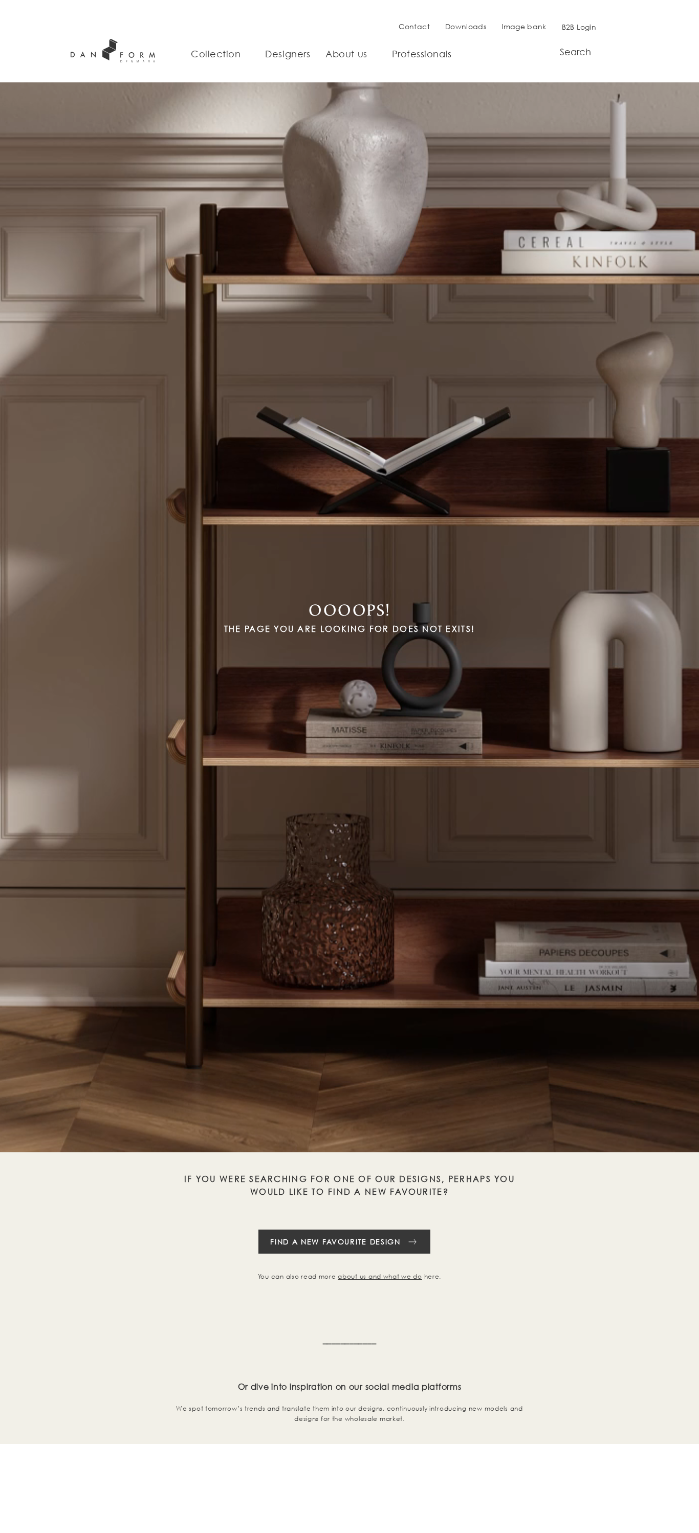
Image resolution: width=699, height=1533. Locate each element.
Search (575, 52)
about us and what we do (380, 1276)
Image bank (524, 26)
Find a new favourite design (335, 1241)
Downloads (465, 26)
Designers (287, 54)
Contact (414, 26)
